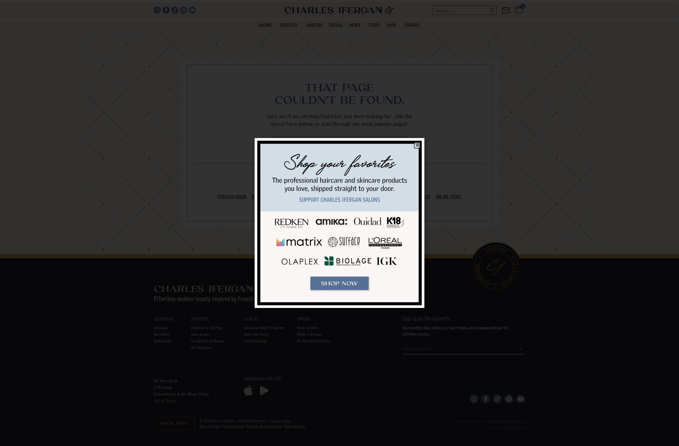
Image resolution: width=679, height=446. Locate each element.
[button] (417, 145)
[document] (339, 223)
